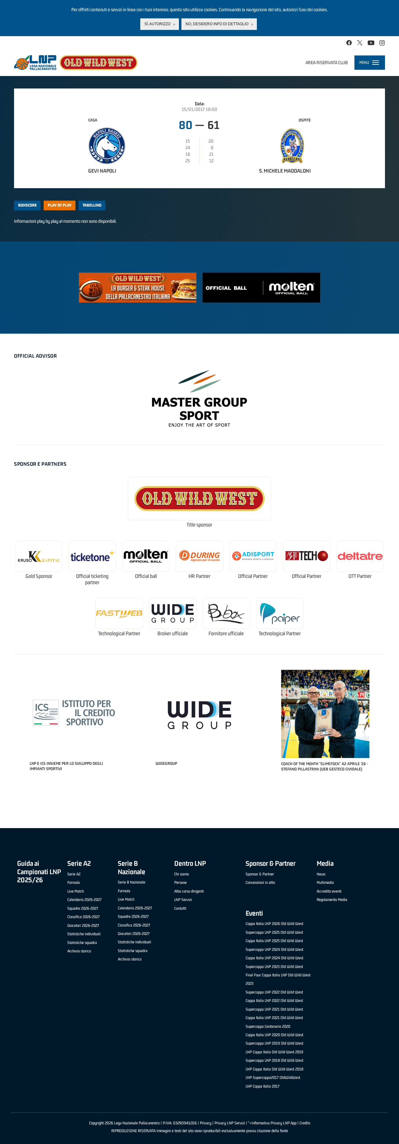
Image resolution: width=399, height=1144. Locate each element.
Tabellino (92, 205)
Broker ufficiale (172, 633)
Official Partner (253, 576)
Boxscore (27, 205)
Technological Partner (119, 633)
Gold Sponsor (39, 576)
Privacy (205, 1123)
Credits (305, 1123)
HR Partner (199, 576)
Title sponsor (199, 525)
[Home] (75, 62)
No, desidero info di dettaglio (216, 24)
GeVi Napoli (102, 171)
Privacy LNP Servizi (229, 1123)
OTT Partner (360, 576)
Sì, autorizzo (157, 24)
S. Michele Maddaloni (285, 171)
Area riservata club (326, 62)
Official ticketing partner (92, 579)
